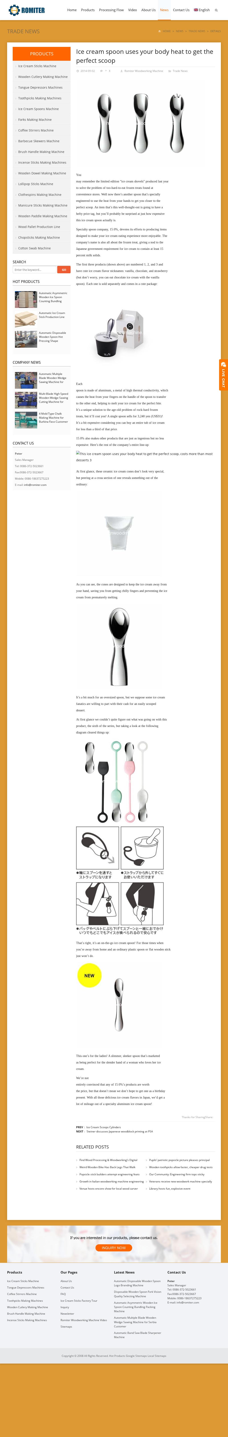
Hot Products (26, 281)
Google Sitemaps (136, 1356)
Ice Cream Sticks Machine (37, 66)
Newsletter (67, 1314)
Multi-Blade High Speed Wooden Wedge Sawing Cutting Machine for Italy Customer (53, 400)
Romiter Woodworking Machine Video (84, 1320)
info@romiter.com (35, 485)
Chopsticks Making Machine (39, 237)
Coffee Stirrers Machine (36, 130)
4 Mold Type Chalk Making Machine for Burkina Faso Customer (53, 418)
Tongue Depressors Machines (40, 87)
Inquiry (65, 1307)
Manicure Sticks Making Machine (42, 205)
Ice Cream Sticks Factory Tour (79, 1300)
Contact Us (181, 10)
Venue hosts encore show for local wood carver (108, 1189)
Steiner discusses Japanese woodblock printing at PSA (120, 1131)
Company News (27, 362)
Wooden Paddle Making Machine (42, 216)
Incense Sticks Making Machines (42, 162)
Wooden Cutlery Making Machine (43, 77)
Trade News (23, 31)
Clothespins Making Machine (39, 194)
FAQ (63, 1294)
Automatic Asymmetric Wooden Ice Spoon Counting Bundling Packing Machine (53, 299)
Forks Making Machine (35, 119)
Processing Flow (111, 10)
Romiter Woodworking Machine (143, 71)
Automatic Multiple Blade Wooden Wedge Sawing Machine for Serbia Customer (52, 380)
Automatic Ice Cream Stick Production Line (52, 315)
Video (132, 10)
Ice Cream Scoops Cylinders (103, 1127)
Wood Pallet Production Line (39, 227)
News (164, 10)
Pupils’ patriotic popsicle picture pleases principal (179, 1160)
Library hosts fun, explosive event (169, 1189)
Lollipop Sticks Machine (35, 184)
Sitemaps (66, 1326)
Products (88, 10)
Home (72, 10)
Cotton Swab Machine (34, 248)
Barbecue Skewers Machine (38, 141)
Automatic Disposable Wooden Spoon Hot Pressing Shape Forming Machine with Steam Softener (52, 341)
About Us (148, 10)
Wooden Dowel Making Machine (42, 173)
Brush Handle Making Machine (41, 152)
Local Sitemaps (157, 1356)
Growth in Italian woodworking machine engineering (111, 1181)
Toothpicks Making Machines (39, 98)
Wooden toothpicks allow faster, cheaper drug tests (181, 1167)
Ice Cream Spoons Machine (38, 109)
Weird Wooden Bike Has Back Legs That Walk (107, 1167)
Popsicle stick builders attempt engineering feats (109, 1174)
